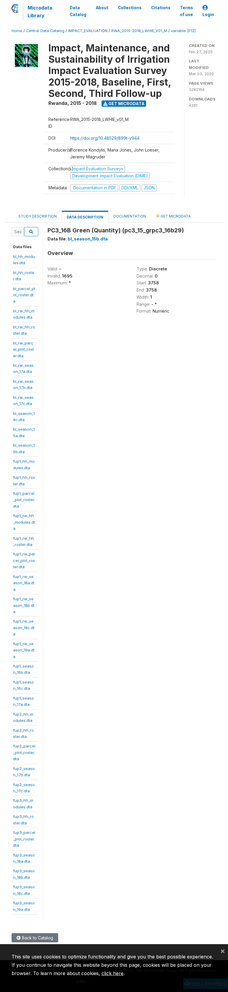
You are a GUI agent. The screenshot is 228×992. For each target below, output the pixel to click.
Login (208, 14)
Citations (160, 7)
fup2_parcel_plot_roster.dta (24, 752)
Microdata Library (40, 11)
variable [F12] (183, 31)
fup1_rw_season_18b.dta (23, 605)
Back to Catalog (37, 937)
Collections (130, 7)
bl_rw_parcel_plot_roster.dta (23, 349)
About (102, 7)
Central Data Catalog (45, 31)
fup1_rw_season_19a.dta (23, 650)
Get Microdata (126, 103)
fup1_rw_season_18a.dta (23, 583)
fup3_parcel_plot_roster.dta (24, 839)
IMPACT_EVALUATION (87, 31)
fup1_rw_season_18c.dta (23, 627)
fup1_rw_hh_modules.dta (24, 522)
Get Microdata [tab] (175, 216)
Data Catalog (78, 11)
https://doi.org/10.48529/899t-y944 (105, 138)
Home (17, 31)
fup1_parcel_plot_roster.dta (24, 499)
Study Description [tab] (37, 216)
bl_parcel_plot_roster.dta (24, 295)
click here (113, 973)
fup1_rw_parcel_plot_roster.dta (24, 560)
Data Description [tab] (85, 217)
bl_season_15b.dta (88, 238)
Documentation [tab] (129, 216)
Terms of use (186, 11)
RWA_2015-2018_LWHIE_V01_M (139, 31)
